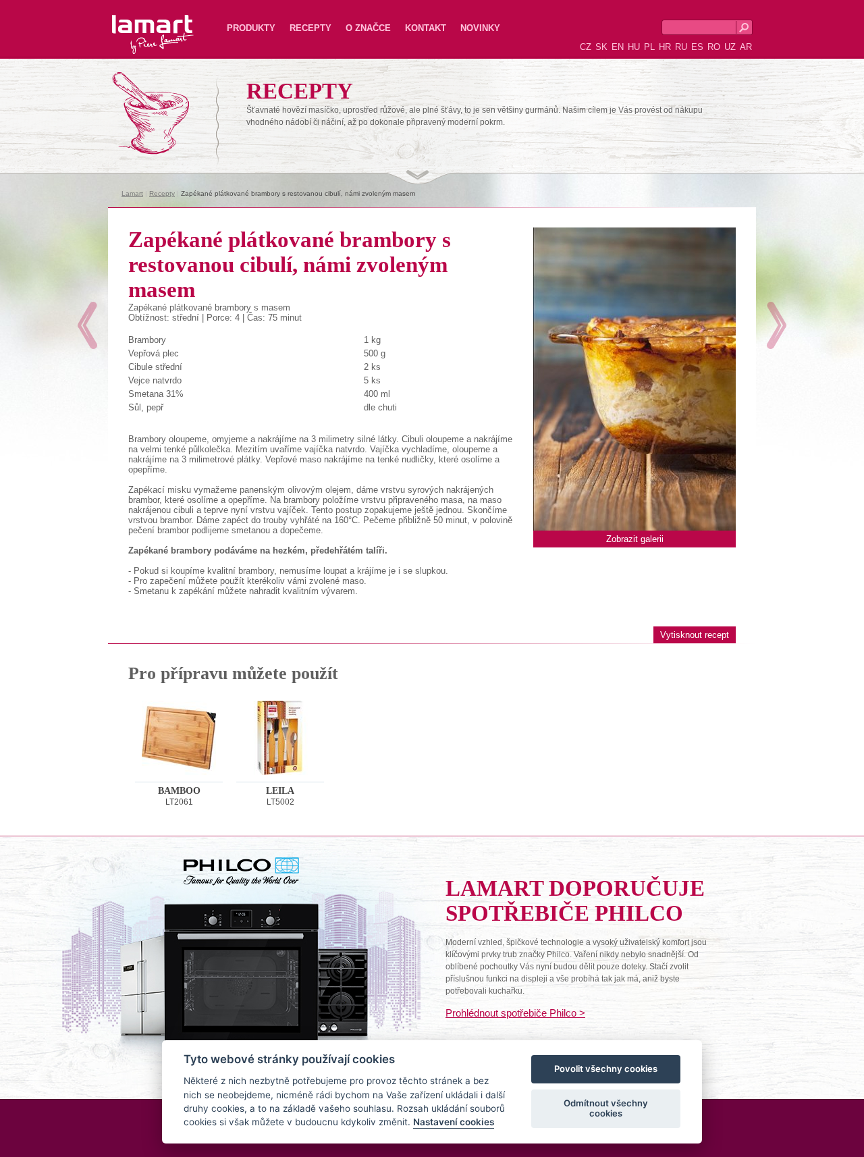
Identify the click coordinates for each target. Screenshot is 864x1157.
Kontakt (425, 28)
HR (665, 47)
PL (649, 47)
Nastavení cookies (453, 1122)
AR (746, 47)
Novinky (480, 28)
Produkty (251, 28)
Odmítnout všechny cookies (606, 1108)
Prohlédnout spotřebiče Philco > (515, 1013)
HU (634, 47)
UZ (730, 47)
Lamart (138, 24)
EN (618, 47)
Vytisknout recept (694, 635)
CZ (585, 47)
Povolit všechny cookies (605, 1069)
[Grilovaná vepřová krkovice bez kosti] (776, 325)
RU (681, 47)
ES (697, 47)
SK (601, 47)
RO (713, 47)
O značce (368, 28)
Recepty (310, 28)
